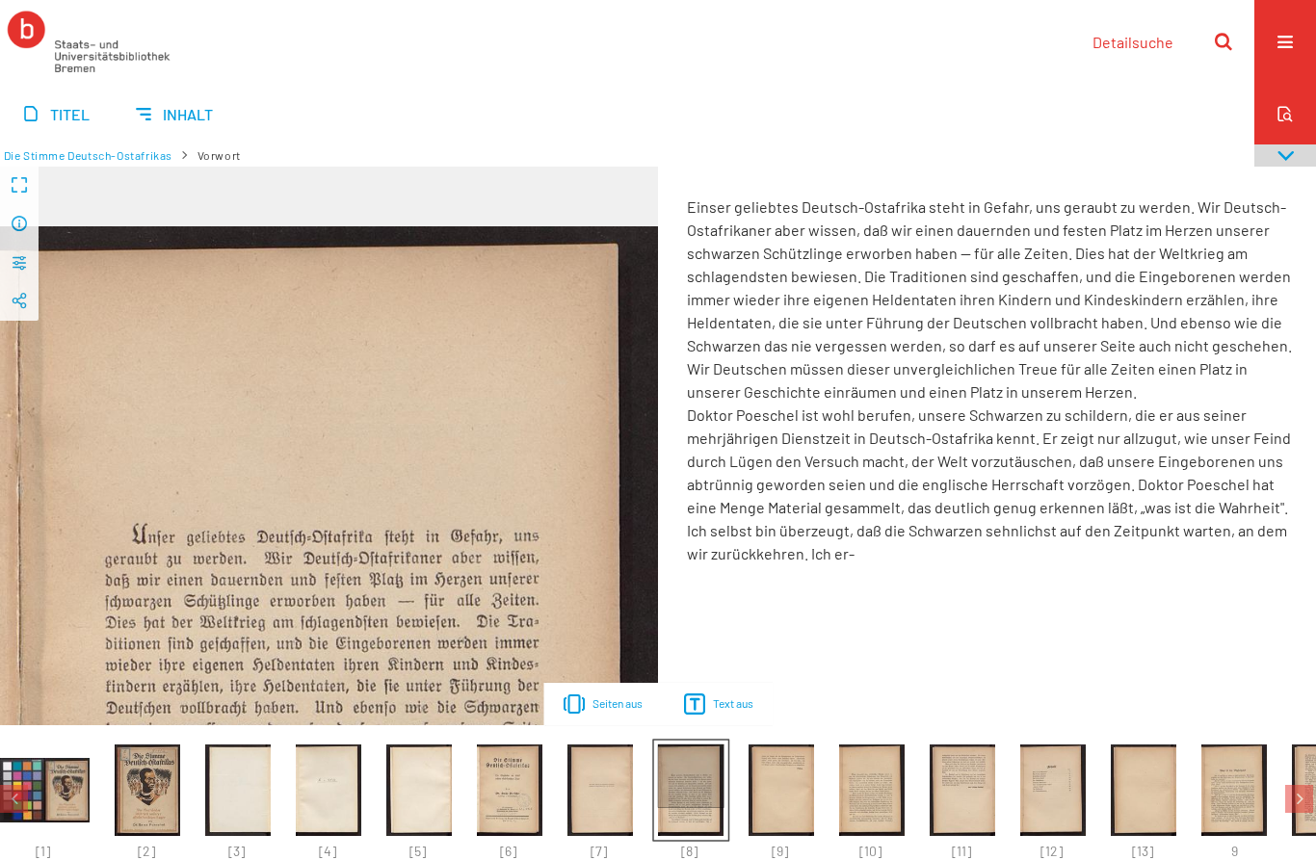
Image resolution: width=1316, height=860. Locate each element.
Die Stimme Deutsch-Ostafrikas (88, 155)
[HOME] (88, 41)
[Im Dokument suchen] (1285, 113)
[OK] (1223, 41)
